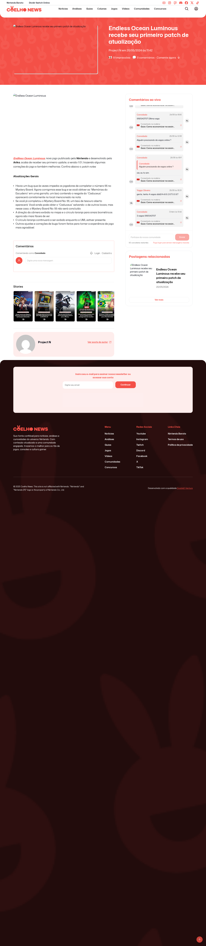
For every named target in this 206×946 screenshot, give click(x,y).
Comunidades (142, 8)
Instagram (142, 439)
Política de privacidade (180, 444)
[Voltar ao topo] (199, 939)
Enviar (182, 237)
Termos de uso (176, 439)
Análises (77, 8)
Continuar (126, 384)
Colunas (102, 8)
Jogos (114, 8)
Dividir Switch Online (39, 2)
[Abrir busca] (187, 9)
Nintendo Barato (15, 2)
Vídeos (125, 8)
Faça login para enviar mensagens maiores (171, 243)
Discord (140, 450)
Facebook (141, 456)
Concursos (160, 8)
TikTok (139, 467)
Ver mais (159, 299)
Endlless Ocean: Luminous (29, 158)
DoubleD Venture (185, 488)
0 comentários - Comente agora (156, 57)
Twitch (140, 444)
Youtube (141, 433)
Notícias (63, 8)
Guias (89, 8)
